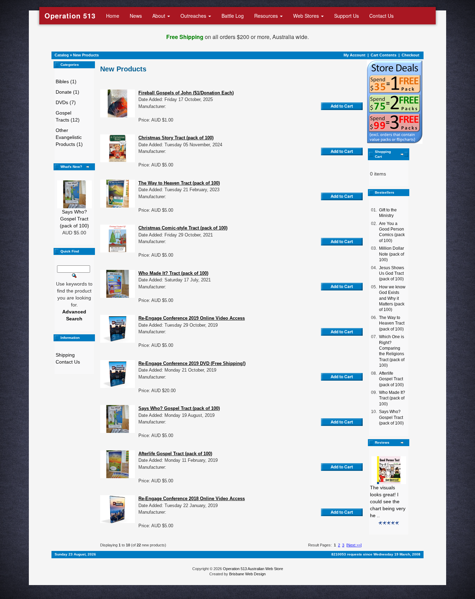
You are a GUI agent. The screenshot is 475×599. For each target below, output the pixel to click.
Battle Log (233, 15)
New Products (86, 55)
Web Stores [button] (306, 15)
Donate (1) (67, 92)
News (136, 15)
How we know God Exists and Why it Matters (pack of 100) (392, 298)
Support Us (346, 15)
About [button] (159, 15)
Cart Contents (383, 55)
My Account (354, 55)
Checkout (410, 55)
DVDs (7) (66, 102)
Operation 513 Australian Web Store (253, 569)
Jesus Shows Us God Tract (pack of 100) (391, 273)
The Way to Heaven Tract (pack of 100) (391, 323)
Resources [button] (266, 15)
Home (112, 15)
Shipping (65, 355)
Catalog (62, 55)
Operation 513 (70, 15)
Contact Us (381, 15)
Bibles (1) (66, 81)
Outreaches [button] (194, 15)
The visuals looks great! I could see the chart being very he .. (387, 501)
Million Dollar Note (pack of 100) (391, 254)
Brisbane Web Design (247, 574)
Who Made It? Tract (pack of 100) (392, 398)
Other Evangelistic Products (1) (69, 137)
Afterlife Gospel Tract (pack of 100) (391, 379)
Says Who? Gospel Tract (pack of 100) (74, 218)
